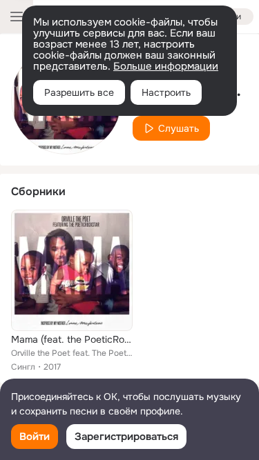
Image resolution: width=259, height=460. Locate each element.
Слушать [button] (178, 128)
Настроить (166, 92)
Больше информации (165, 66)
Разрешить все (79, 92)
